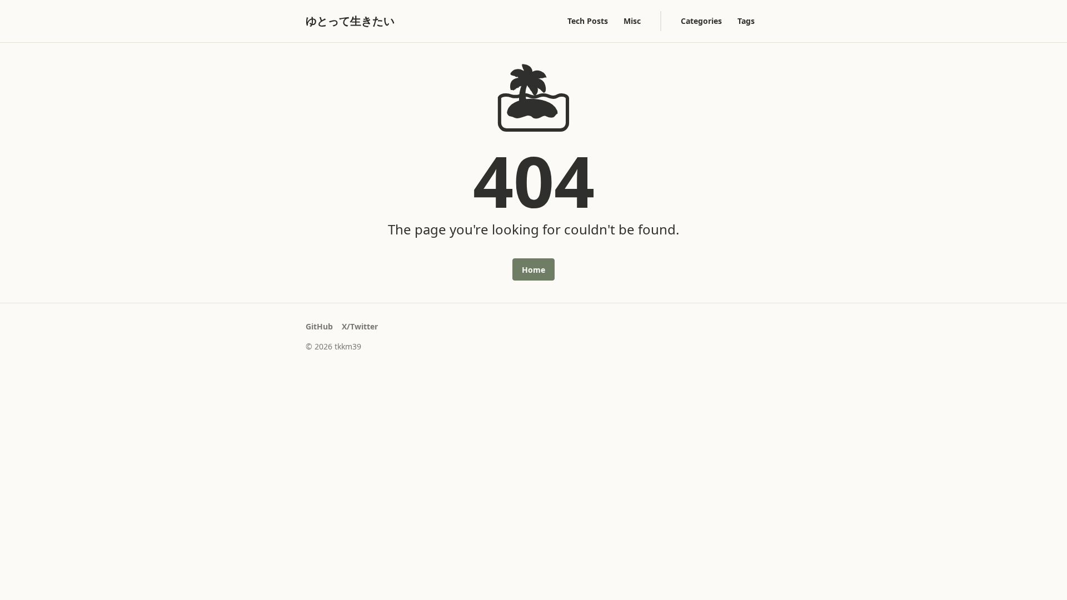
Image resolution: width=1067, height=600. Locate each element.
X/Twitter (360, 326)
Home (533, 269)
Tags (746, 21)
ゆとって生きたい (350, 20)
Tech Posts (587, 21)
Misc (632, 21)
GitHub (319, 326)
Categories (701, 21)
